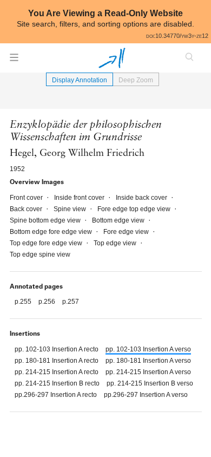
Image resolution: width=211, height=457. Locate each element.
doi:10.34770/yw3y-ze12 (177, 35)
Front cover (27, 197)
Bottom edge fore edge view (52, 232)
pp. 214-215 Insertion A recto (57, 372)
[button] (14, 60)
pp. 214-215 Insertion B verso (150, 383)
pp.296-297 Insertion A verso (146, 395)
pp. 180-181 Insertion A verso (148, 360)
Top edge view (116, 243)
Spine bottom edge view (46, 220)
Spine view (71, 209)
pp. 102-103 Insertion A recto (57, 349)
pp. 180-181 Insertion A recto (57, 360)
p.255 (24, 301)
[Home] (112, 58)
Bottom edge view (119, 220)
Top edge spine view (40, 254)
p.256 (47, 301)
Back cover (27, 209)
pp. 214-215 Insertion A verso (148, 372)
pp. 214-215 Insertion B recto (58, 383)
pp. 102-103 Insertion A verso (148, 349)
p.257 (70, 301)
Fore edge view (126, 232)
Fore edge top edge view (134, 209)
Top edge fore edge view (47, 243)
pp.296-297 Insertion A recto (56, 395)
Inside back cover (142, 197)
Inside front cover (80, 197)
